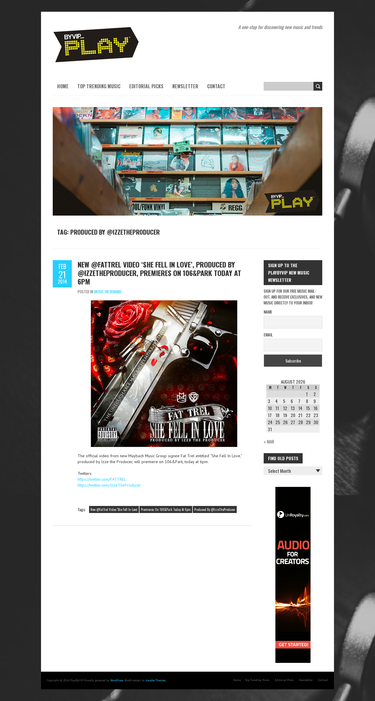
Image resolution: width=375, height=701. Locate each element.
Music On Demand (108, 291)
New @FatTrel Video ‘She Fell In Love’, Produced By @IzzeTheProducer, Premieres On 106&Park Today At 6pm (159, 273)
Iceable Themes (156, 680)
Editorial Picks (146, 86)
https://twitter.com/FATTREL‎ (102, 479)
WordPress (116, 680)
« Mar (269, 441)
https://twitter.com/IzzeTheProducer (109, 485)
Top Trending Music (98, 86)
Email (268, 334)
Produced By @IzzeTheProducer (214, 509)
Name (268, 312)
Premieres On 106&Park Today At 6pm (166, 509)
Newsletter (185, 86)
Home (63, 86)
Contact (216, 86)
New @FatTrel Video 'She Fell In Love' (114, 509)
